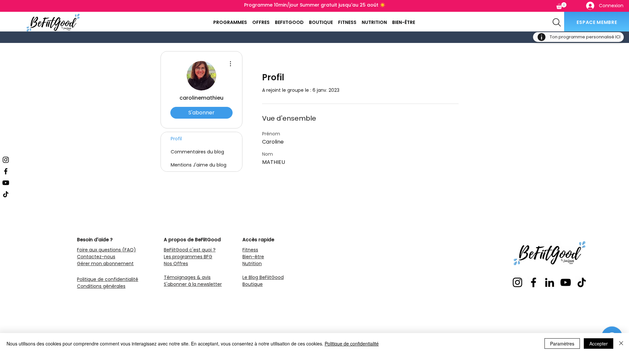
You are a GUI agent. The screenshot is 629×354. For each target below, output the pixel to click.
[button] (561, 5)
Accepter (598, 343)
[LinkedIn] (549, 282)
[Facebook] (6, 171)
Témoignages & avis (187, 277)
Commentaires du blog (197, 151)
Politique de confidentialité (352, 343)
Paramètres (562, 343)
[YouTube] (6, 183)
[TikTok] (6, 194)
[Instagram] (6, 160)
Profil (176, 138)
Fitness (250, 249)
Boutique (252, 284)
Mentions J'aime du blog (198, 165)
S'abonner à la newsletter (193, 284)
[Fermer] (621, 343)
